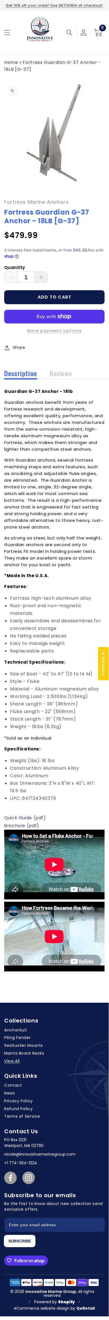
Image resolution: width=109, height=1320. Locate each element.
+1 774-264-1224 (20, 1163)
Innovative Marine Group (50, 1291)
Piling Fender (17, 1037)
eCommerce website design (42, 1308)
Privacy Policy (18, 1101)
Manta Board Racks (24, 1053)
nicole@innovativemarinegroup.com (40, 1154)
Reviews (61, 373)
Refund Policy (18, 1109)
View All (12, 1061)
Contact (13, 1085)
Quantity (14, 267)
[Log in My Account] (83, 32)
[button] (7, 32)
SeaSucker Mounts (23, 1045)
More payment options (54, 330)
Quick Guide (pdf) (25, 818)
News (9, 1093)
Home (11, 62)
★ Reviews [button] (103, 663)
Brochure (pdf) (21, 825)
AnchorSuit (15, 1030)
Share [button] (19, 347)
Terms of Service (22, 1116)
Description (20, 373)
